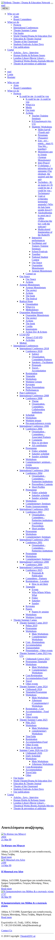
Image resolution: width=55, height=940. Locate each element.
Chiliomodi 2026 (34, 753)
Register (11, 77)
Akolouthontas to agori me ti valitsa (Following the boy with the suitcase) (45, 219)
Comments (37, 440)
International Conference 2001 (34, 539)
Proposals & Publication (38, 574)
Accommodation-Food (37, 678)
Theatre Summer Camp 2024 (34, 686)
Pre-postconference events (38, 423)
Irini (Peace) (44, 162)
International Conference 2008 (34, 395)
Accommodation (34, 645)
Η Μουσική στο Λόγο (12, 871)
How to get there (40, 442)
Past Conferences (28, 392)
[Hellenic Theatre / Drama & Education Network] (25, 2)
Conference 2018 (34, 351)
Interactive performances (38, 239)
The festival (31, 298)
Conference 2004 (34, 473)
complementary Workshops (39, 732)
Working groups (33, 420)
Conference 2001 (34, 542)
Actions (29, 113)
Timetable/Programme (36, 692)
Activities (30, 340)
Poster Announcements (37, 506)
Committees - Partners (36, 578)
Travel (29, 681)
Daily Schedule (33, 755)
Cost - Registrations (35, 642)
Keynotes (30, 384)
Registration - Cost (35, 708)
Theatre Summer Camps (25, 620)
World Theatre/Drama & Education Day (32, 780)
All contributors (39, 445)
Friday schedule (39, 451)
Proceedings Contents (42, 484)
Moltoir (23, 343)
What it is (30, 104)
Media (29, 107)
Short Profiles (38, 487)
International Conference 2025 (34, 567)
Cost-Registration (34, 675)
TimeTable (31, 736)
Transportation (33, 647)
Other (28, 775)
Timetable (30, 376)
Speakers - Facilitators (42, 362)
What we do (13, 90)
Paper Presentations (35, 387)
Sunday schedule (40, 456)
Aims (16, 85)
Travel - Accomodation (39, 369)
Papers (29, 609)
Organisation (32, 304)
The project (31, 290)
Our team (30, 110)
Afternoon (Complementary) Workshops (40, 703)
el (4, 5)
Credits (29, 326)
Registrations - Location (37, 581)
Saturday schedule (40, 453)
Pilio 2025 (31, 722)
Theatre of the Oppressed (25, 786)
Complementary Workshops (39, 638)
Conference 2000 (34, 564)
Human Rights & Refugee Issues (29, 800)
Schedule (30, 415)
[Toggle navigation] (52, 3)
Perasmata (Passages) (43, 136)
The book (30, 296)
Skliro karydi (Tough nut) (44, 131)
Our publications (21, 792)
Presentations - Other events (39, 650)
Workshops (31, 379)
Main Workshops (40, 634)
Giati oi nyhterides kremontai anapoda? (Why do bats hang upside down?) (45, 203)
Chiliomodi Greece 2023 (38, 659)
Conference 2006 (34, 429)
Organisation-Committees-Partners (42, 358)
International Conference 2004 (34, 470)
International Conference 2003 (34, 509)
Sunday (35, 603)
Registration (31, 373)
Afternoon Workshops (42, 764)
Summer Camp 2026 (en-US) (34, 750)
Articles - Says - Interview (26, 797)
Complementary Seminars (38, 503)
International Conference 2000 (34, 562)
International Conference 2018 (34, 348)
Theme (35, 401)
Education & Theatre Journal (27, 783)
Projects (17, 93)
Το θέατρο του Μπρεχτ (13, 845)
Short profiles (38, 528)
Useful (10, 794)
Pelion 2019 (31, 625)
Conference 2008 (34, 398)
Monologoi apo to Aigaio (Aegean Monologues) (45, 155)
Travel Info (31, 772)
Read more (6, 857)
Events (35, 589)
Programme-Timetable (36, 661)
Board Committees (22, 88)
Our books (18, 778)
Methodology (32, 309)
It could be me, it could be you (34, 96)
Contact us (31, 273)
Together (36, 254)
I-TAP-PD (25, 334)
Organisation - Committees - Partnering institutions (42, 479)
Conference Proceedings (38, 524)
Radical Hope (26, 301)
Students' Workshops (42, 126)
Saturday (36, 600)
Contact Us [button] (6, 930)
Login (10, 74)
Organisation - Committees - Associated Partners (41, 434)
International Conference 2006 (34, 426)
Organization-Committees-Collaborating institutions (38, 408)
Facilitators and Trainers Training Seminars (40, 246)
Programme (31, 448)
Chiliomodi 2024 (34, 689)
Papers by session (40, 611)
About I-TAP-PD (34, 337)
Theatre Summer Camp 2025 (34, 719)
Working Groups (34, 381)
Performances (32, 390)
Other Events (32, 744)
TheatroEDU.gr (27, 936)
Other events (32, 683)
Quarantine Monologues (38, 266)
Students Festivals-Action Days (28, 789)
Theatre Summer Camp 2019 (34, 622)
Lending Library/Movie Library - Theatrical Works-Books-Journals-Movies (33, 804)
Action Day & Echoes (36, 332)
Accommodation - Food (37, 711)
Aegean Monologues (42, 271)
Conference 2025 (34, 570)
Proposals (36, 365)
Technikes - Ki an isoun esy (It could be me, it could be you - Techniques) (45, 188)
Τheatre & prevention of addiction (29, 808)
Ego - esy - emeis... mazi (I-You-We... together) (45, 144)
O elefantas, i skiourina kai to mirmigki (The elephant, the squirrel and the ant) (45, 172)
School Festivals (40, 251)
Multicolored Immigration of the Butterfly (45, 232)
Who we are (13, 82)
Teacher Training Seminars (40, 117)
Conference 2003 (34, 512)
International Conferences (25, 345)
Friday (35, 598)
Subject (35, 354)
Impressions (31, 329)
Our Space (37, 262)
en (2, 5)
